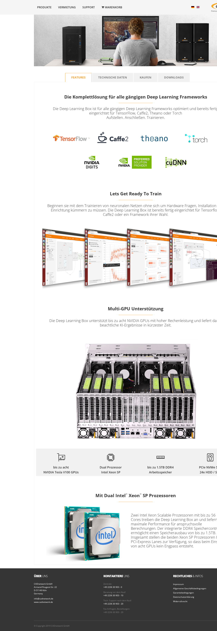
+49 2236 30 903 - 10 (113, 595)
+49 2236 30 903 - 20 (113, 603)
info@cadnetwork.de (43, 598)
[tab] (78, 77)
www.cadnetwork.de (43, 602)
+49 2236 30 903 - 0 (112, 587)
